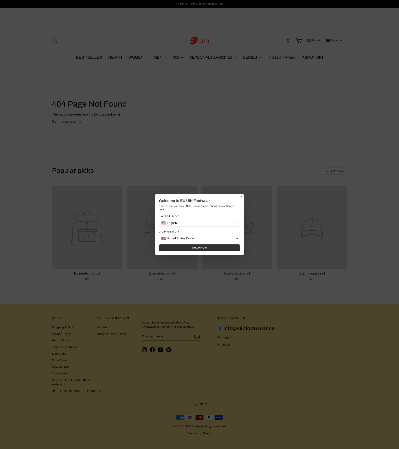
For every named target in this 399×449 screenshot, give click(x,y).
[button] (199, 223)
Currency (169, 231)
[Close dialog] (241, 197)
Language (169, 216)
